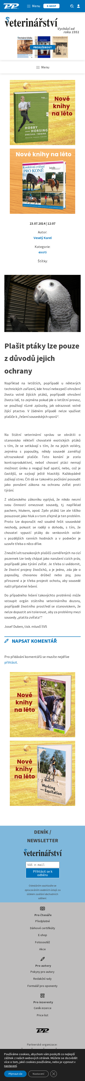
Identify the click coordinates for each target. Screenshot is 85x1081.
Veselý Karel (43, 238)
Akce (42, 949)
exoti (43, 252)
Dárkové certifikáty (42, 928)
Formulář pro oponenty (42, 986)
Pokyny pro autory (42, 972)
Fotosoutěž (42, 942)
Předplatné (42, 921)
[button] (43, 873)
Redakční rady (42, 979)
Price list (42, 1015)
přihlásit (10, 662)
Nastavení (38, 1073)
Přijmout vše (15, 1073)
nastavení (10, 1066)
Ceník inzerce (42, 1008)
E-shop (42, 935)
